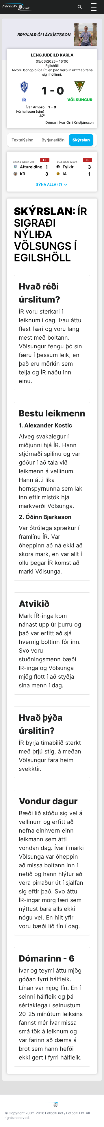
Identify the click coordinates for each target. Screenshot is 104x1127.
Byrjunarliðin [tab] (53, 139)
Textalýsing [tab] (23, 139)
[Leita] (80, 7)
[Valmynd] (93, 7)
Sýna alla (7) (49, 184)
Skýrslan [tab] (81, 139)
